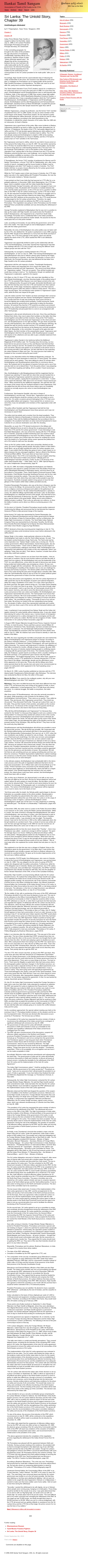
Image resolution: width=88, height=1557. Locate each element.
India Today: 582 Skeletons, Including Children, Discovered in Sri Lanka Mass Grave (71, 92)
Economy (63, 35)
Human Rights (64, 50)
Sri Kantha (63, 65)
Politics (62, 56)
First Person (64, 38)
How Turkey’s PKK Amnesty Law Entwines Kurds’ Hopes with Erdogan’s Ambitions (71, 81)
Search (26, 10)
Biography (63, 23)
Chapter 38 (8, 36)
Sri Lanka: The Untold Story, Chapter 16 (21, 1531)
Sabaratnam (64, 62)
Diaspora (63, 32)
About (20, 10)
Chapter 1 (7, 32)
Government (64, 44)
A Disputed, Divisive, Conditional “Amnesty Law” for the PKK (71, 75)
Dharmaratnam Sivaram (15, 1526)
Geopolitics (63, 41)
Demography (64, 29)
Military (62, 53)
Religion (62, 59)
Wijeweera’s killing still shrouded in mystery (24, 1509)
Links (33, 10)
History (15, 1539)
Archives (13, 10)
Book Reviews (64, 26)
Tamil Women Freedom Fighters (18, 1529)
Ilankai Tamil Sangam (22, 3)
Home (7, 10)
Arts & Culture (64, 20)
